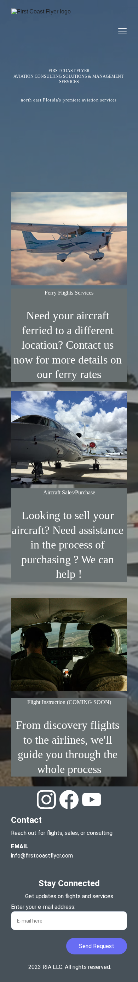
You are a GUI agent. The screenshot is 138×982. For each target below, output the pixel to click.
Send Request (96, 946)
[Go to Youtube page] (91, 799)
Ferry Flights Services (69, 293)
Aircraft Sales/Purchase (69, 492)
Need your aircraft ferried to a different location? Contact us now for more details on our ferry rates (69, 344)
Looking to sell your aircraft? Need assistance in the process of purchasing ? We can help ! (69, 544)
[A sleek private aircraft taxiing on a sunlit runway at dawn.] (69, 437)
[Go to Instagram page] (46, 799)
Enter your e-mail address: (43, 906)
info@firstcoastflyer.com (42, 855)
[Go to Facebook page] (69, 799)
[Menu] (122, 31)
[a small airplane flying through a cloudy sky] (69, 238)
